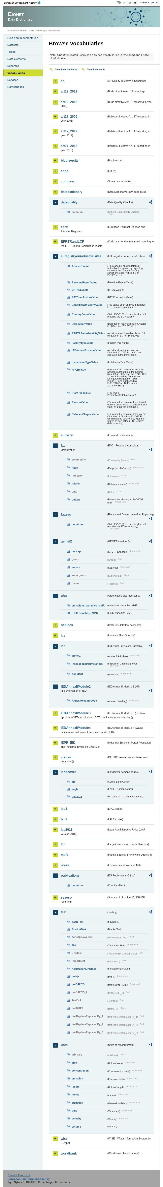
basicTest (77, 921)
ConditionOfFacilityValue (87, 304)
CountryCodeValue (83, 314)
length (76, 1086)
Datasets (12, 44)
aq (63, 81)
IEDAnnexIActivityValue (86, 350)
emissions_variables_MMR (88, 605)
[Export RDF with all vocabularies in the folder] (150, 202)
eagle (75, 789)
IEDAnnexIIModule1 (76, 686)
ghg (64, 595)
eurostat (67, 435)
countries (77, 524)
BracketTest (79, 929)
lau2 (64, 819)
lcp (63, 844)
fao (63, 445)
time (74, 1110)
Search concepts (96, 69)
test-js (75, 976)
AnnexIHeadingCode (84, 700)
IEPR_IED (68, 742)
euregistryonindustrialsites (81, 256)
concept (77, 551)
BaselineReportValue (84, 282)
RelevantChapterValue (85, 414)
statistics (77, 1102)
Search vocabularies (66, 69)
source (76, 567)
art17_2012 (69, 131)
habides (67, 625)
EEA (23, 3)
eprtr (64, 227)
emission (77, 1078)
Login (123, 2)
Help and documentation (22, 37)
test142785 (78, 984)
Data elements (16, 58)
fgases (66, 514)
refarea (76, 483)
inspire (66, 757)
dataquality (69, 202)
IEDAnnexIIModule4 (76, 727)
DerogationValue (82, 323)
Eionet (23, 30)
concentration (80, 1070)
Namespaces (15, 86)
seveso (66, 897)
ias (63, 635)
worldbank (69, 1153)
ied (63, 646)
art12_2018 (69, 102)
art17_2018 (69, 146)
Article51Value (80, 266)
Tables (11, 51)
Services (12, 79)
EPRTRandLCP (72, 241)
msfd (64, 854)
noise (65, 865)
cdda (64, 171)
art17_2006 (69, 116)
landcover (68, 772)
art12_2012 (69, 91)
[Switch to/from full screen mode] (136, 3)
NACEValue (79, 369)
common (67, 181)
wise (64, 1138)
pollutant (77, 673)
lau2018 (67, 829)
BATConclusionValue (85, 297)
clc (73, 781)
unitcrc (76, 499)
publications (70, 875)
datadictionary (71, 192)
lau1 (64, 808)
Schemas (13, 65)
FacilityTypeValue (82, 342)
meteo (75, 1094)
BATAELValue (80, 289)
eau (74, 944)
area (74, 1062)
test (63, 912)
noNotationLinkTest (84, 968)
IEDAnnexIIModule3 (76, 713)
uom (64, 1045)
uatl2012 (77, 796)
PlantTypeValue (81, 392)
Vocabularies (16, 72)
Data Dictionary (37, 30)
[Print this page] (130, 3)
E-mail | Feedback (19, 1175)
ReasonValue (80, 402)
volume (76, 1126)
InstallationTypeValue (85, 362)
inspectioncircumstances (87, 663)
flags (75, 467)
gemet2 (66, 541)
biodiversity (70, 160)
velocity (76, 1118)
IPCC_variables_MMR (85, 613)
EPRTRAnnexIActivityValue (88, 333)
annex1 (76, 655)
